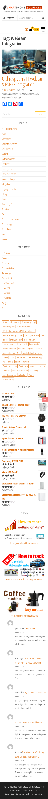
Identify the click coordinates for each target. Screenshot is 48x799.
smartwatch (6, 370)
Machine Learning (9, 353)
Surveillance (6, 229)
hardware (32, 339)
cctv (26, 335)
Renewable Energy (35, 357)
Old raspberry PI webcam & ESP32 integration (23, 81)
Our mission (6, 258)
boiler (21, 335)
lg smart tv (39, 348)
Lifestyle (5, 194)
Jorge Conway (9, 90)
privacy (12, 357)
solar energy (34, 370)
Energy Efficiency (16, 339)
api (35, 322)
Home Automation (9, 344)
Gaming (5, 153)
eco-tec (5, 339)
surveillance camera (9, 375)
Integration (6, 184)
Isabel (17, 722)
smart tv (42, 366)
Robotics (5, 209)
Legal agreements (9, 189)
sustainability (22, 375)
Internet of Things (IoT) (25, 348)
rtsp (4, 361)
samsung (10, 361)
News (4, 199)
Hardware (6, 164)
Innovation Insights (9, 179)
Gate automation (8, 158)
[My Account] (26, 29)
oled (39, 353)
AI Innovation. (15, 322)
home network (22, 344)
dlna (42, 335)
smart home (26, 361)
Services (5, 263)
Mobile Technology (29, 353)
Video (4, 234)
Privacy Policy (15, 790)
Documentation (8, 268)
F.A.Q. (4, 303)
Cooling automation (9, 143)
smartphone (34, 366)
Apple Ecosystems (9, 326)
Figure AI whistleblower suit (35, 692)
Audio (4, 133)
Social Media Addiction (20, 370)
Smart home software (10, 219)
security (17, 361)
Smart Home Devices (10, 366)
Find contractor (8, 278)
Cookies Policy (27, 790)
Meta (19, 353)
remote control (22, 357)
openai (5, 357)
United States (9, 282)
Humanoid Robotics (9, 348)
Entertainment (7, 148)
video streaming (8, 379)
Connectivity (6, 138)
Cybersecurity (34, 335)
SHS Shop (6, 253)
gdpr (25, 339)
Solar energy (7, 224)
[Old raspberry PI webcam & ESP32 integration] (24, 61)
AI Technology (26, 322)
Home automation (9, 174)
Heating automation (9, 169)
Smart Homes (23, 366)
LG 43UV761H (30, 628)
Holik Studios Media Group (17, 786)
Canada (7, 292)
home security (34, 344)
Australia (7, 297)
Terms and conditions (24, 794)
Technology (6, 273)
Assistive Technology (9, 335)
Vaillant (31, 375)
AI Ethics (5, 322)
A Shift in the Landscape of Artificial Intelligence (19, 331)
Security (5, 214)
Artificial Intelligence (9, 128)
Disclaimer (39, 794)
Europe (7, 287)
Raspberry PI (7, 204)
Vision (4, 239)
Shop (4, 308)
